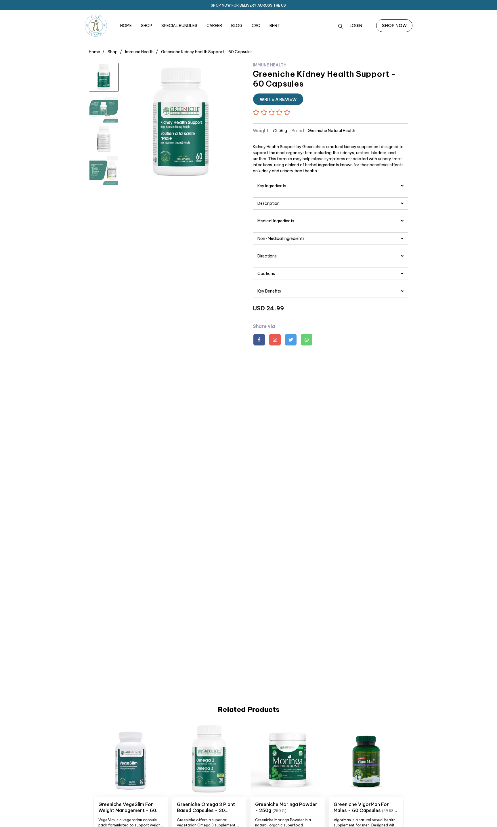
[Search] (340, 26)
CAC (256, 25)
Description (268, 203)
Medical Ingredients (275, 221)
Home (94, 51)
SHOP (146, 25)
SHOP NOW (394, 25)
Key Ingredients (271, 185)
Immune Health (139, 51)
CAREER (214, 25)
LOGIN (356, 25)
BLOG (236, 25)
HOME (126, 25)
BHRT (274, 25)
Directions (267, 256)
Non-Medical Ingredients (281, 238)
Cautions (266, 273)
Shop (113, 51)
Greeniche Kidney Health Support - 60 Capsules (207, 51)
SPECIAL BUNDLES (179, 25)
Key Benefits (269, 291)
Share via (264, 326)
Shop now (220, 5)
